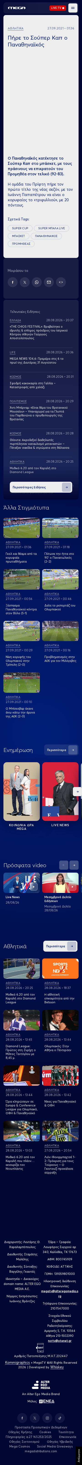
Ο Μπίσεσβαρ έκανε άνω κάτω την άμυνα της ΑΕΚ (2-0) (20, 712)
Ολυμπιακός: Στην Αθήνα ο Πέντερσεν (57, 1048)
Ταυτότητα (66, 1432)
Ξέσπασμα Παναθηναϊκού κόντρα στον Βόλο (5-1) (21, 609)
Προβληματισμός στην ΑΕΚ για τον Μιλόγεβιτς (60, 658)
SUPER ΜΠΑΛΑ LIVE (51, 228)
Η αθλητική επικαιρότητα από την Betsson (59, 998)
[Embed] (61, 282)
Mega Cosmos (19, 1446)
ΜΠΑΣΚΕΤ (18, 236)
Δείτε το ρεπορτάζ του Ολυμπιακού (59, 607)
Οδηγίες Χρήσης (20, 1432)
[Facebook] (13, 282)
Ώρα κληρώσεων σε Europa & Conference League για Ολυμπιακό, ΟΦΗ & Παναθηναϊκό (22, 1107)
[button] (72, 8)
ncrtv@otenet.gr (60, 1341)
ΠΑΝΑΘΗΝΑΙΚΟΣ (46, 236)
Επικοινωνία (67, 1437)
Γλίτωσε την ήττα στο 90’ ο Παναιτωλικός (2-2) (59, 557)
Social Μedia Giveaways (55, 1446)
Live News (60, 825)
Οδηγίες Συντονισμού (24, 1441)
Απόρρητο (78, 1455)
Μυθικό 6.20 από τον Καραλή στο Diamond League (33, 470)
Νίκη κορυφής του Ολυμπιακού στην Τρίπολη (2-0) (18, 660)
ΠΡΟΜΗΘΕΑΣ (21, 243)
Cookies (45, 1432)
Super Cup (20, 228)
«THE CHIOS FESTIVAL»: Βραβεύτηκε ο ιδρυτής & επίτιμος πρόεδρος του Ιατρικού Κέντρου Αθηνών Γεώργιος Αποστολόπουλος (39, 332)
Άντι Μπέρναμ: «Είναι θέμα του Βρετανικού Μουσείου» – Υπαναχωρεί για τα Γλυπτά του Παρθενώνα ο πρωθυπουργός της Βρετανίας (39, 413)
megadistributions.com (41, 1451)
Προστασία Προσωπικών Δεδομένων (41, 1427)
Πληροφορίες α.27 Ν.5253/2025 (29, 1437)
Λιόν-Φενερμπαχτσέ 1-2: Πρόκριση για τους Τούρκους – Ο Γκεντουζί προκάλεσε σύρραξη (59, 1164)
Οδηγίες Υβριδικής (60, 1441)
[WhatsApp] (37, 282)
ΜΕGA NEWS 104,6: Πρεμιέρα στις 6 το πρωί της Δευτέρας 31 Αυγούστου (37, 360)
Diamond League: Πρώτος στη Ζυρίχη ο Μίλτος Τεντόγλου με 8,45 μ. (21, 1052)
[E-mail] (49, 282)
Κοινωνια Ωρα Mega (21, 827)
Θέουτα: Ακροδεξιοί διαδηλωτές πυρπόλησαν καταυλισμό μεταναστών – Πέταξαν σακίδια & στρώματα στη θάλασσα (39, 443)
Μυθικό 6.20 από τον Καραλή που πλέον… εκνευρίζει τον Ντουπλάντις (20, 1162)
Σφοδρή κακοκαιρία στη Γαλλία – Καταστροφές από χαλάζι (33, 385)
